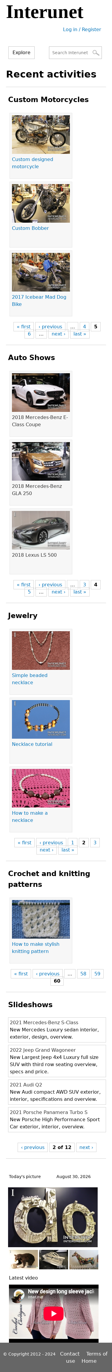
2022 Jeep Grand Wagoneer (43, 1050)
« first (23, 327)
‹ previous (50, 327)
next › (58, 334)
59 (97, 974)
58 (83, 974)
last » (79, 334)
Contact (70, 1354)
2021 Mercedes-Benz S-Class (44, 1022)
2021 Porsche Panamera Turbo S (49, 1112)
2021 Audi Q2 (26, 1085)
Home (89, 1361)
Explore (21, 52)
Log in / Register (82, 29)
